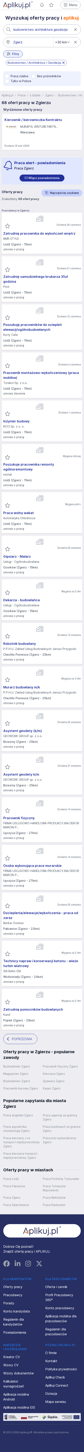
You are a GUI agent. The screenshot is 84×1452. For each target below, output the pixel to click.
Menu (73, 5)
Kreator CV (11, 1357)
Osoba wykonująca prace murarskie (32, 866)
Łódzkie (35, 95)
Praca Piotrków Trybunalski (61, 1179)
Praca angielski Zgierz (18, 1115)
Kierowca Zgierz (54, 1073)
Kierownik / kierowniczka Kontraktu (33, 120)
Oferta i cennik (56, 1287)
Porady (8, 1303)
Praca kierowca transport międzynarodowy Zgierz (20, 1155)
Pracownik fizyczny (19, 818)
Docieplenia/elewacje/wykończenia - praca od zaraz (40, 915)
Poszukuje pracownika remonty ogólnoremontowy (28, 466)
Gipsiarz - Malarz (17, 556)
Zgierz (49, 95)
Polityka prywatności (61, 1369)
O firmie (51, 1353)
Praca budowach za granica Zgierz (61, 1128)
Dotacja (51, 1394)
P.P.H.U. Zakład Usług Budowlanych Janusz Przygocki (39, 649)
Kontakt (51, 1361)
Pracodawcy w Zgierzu (15, 210)
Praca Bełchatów (54, 1197)
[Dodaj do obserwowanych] (7, 226)
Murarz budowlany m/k (21, 687)
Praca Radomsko (54, 1205)
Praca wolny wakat (18, 513)
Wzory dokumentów (18, 1373)
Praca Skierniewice (16, 1205)
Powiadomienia (14, 1332)
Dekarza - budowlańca (21, 600)
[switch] (42, 178)
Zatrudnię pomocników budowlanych (33, 1009)
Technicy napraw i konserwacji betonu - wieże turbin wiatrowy (40, 963)
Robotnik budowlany (19, 644)
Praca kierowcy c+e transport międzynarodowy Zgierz (21, 1142)
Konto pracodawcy (59, 1308)
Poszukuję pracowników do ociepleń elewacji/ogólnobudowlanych (32, 327)
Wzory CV (11, 1365)
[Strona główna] (18, 5)
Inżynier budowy (16, 421)
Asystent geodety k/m (21, 774)
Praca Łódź (11, 1179)
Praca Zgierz (11, 1197)
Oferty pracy (12, 1287)
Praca (21, 95)
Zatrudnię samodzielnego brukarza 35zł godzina (35, 279)
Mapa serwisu (55, 1402)
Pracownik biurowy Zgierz (20, 1088)
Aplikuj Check (55, 1377)
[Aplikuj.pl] (42, 1231)
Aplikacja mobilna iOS (19, 1407)
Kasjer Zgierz (52, 1088)
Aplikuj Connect (56, 1385)
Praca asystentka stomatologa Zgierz (16, 1128)
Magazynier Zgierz (15, 1073)
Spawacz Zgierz (53, 1081)
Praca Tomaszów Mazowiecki (54, 1188)
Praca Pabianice (14, 1186)
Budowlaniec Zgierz (16, 1066)
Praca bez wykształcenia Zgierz (59, 1140)
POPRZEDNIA (22, 1039)
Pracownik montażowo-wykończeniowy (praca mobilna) (41, 375)
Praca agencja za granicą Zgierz (60, 1117)
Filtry (15, 54)
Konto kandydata (16, 1311)
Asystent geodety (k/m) (22, 731)
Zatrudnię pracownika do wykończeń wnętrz (39, 233)
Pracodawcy (12, 1295)
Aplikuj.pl (7, 95)
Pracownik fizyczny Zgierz (60, 1066)
